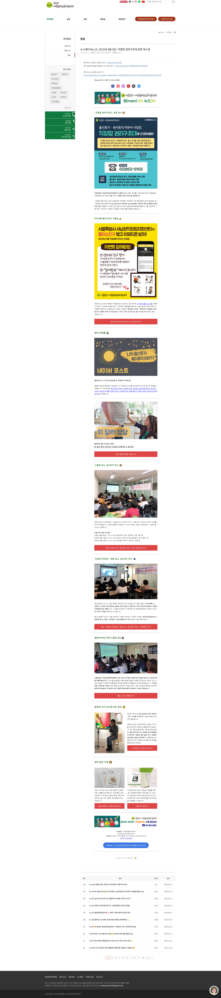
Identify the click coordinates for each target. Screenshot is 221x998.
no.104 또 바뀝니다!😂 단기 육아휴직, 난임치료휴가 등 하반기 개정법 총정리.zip (116, 891)
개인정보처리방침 (51, 977)
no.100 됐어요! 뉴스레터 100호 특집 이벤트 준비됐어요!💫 (109, 919)
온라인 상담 (90, 977)
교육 (85, 19)
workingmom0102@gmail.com (111, 985)
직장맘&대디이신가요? (146, 19)
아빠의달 (54, 83)
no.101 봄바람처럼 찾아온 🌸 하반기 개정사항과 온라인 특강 (109, 912)
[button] (60, 45)
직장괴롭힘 (55, 101)
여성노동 (63, 92)
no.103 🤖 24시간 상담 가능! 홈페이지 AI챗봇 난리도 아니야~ (110, 898)
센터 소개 (63, 977)
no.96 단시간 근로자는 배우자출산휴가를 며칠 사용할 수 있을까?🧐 (112, 948)
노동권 (53, 97)
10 (143, 957)
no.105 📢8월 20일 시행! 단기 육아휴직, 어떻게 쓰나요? (108, 884)
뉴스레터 (80, 977)
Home (162, 32)
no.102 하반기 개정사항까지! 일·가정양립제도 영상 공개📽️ (109, 905)
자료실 (102, 19)
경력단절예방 (55, 88)
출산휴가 (54, 74)
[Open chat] (214, 990)
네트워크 (122, 19)
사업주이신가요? (167, 19)
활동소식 (68, 50)
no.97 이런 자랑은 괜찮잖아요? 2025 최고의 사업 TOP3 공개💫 (110, 941)
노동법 (53, 92)
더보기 (66, 108)
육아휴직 (65, 74)
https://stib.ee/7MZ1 (114, 63)
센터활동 (50, 19)
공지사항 (71, 977)
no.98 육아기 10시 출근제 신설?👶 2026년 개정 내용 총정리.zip (111, 933)
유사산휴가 (55, 79)
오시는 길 (99, 977)
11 (148, 957)
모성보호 (63, 97)
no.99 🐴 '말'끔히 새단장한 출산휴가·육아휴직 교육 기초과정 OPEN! (112, 926)
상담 (68, 19)
